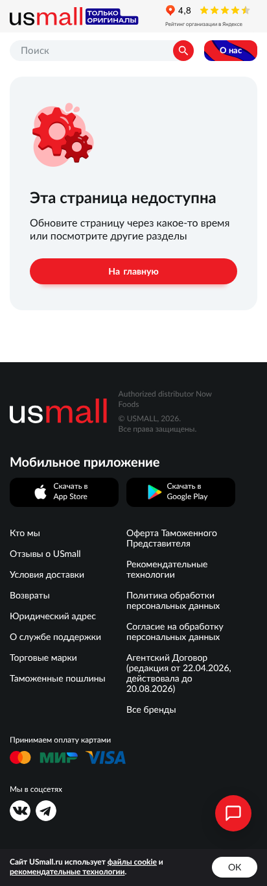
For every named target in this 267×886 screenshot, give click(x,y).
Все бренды (151, 709)
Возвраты (30, 595)
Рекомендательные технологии (166, 569)
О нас (231, 50)
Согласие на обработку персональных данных (175, 631)
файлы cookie (132, 862)
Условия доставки (47, 574)
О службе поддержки (55, 637)
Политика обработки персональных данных (173, 600)
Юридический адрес (53, 616)
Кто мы (25, 533)
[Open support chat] (233, 813)
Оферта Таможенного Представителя (171, 538)
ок (234, 867)
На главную (133, 271)
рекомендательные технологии (67, 872)
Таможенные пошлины (58, 678)
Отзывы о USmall (45, 553)
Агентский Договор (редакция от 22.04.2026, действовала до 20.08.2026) (178, 673)
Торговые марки (43, 657)
